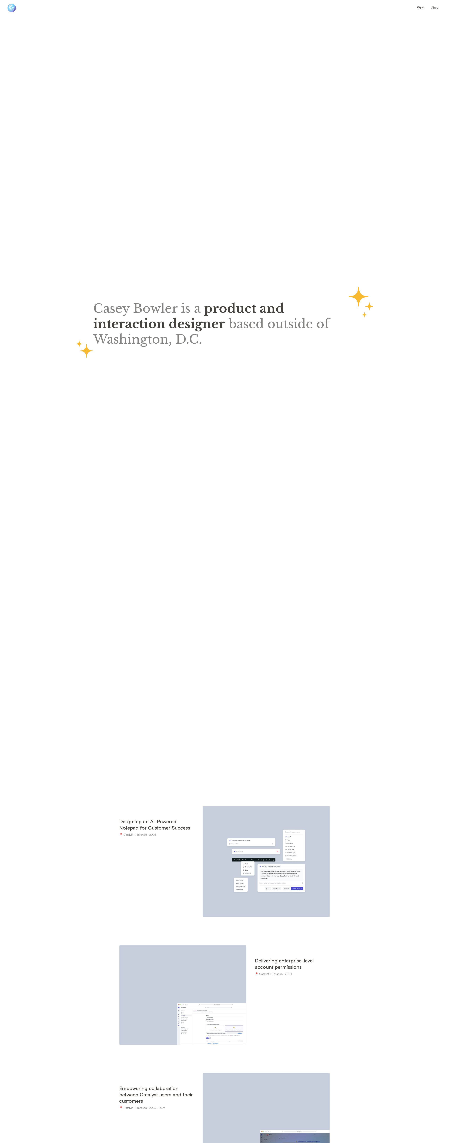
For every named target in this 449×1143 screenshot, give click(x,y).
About (435, 7)
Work (420, 7)
